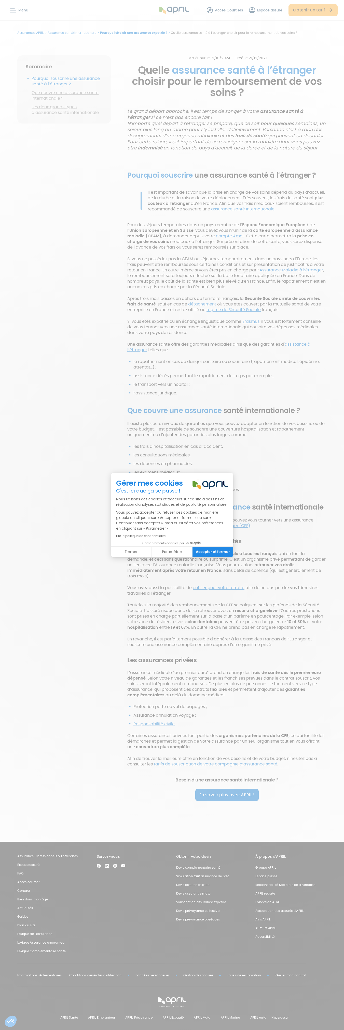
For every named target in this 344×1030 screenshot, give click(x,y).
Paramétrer (172, 551)
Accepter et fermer (213, 551)
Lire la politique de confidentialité (141, 536)
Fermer (131, 551)
